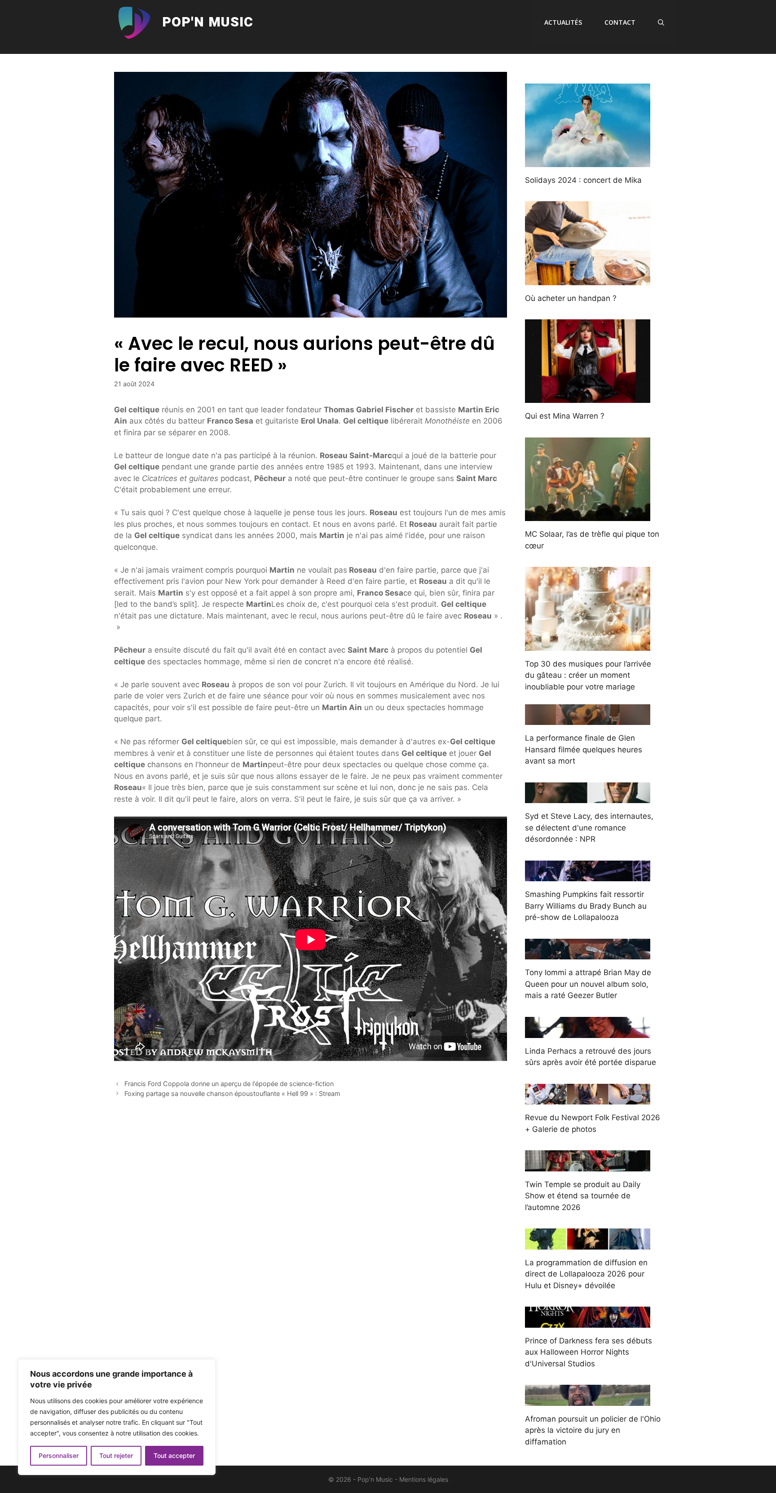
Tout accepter (174, 1455)
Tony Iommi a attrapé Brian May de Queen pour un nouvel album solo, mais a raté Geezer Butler (588, 984)
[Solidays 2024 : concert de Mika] (587, 160)
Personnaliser (59, 1455)
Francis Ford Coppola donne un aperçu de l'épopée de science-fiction (229, 1083)
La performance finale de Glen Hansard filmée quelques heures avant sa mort (583, 749)
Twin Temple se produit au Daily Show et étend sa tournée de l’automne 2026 (582, 1196)
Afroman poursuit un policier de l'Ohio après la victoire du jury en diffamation (593, 1430)
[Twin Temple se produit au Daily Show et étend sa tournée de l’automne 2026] (587, 1165)
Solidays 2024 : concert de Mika (583, 180)
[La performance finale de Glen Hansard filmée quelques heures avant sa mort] (587, 719)
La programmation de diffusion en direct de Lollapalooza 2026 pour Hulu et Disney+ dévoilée (586, 1274)
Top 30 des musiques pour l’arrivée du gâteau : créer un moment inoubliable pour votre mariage (588, 675)
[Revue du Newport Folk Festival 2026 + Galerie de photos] (587, 1098)
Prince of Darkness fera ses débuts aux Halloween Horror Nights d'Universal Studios (588, 1352)
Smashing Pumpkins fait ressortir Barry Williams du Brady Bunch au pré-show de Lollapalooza (586, 906)
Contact (619, 22)
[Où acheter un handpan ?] (587, 278)
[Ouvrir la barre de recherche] (661, 22)
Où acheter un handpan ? (571, 298)
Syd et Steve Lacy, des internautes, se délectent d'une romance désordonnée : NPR (589, 828)
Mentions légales (423, 1479)
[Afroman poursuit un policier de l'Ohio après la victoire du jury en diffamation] (587, 1399)
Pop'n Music (207, 22)
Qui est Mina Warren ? (564, 415)
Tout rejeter (116, 1455)
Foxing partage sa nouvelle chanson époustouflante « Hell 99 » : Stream (232, 1093)
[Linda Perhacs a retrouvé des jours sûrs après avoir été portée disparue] (587, 1031)
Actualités (563, 22)
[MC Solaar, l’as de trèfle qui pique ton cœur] (587, 515)
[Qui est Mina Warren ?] (587, 397)
